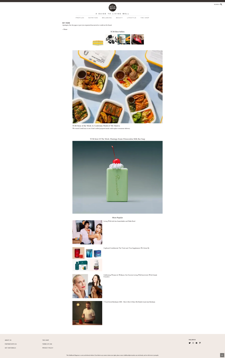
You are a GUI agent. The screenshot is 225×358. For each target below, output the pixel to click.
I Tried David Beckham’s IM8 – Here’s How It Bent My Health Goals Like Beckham (129, 302)
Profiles (80, 17)
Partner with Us (11, 344)
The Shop (145, 17)
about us (8, 340)
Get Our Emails (10, 348)
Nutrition (93, 17)
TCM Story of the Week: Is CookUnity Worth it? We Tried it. (96, 126)
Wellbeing (107, 17)
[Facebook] (196, 342)
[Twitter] (190, 342)
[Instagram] (193, 342)
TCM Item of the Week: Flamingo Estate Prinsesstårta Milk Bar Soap (117, 139)
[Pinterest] (200, 342)
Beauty (119, 17)
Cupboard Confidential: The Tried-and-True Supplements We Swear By (126, 248)
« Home (64, 29)
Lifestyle (131, 17)
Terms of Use (47, 344)
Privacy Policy (47, 348)
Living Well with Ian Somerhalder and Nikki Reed (119, 221)
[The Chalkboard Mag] (112, 7)
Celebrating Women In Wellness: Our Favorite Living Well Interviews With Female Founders (130, 276)
